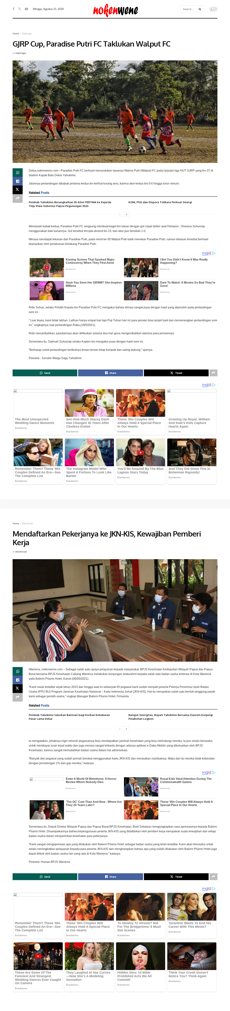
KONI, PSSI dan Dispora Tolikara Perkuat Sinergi (160, 202)
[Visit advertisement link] (115, 28)
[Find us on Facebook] (13, 9)
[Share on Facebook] (18, 181)
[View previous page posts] (120, 214)
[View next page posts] (126, 214)
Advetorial (27, 523)
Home (16, 33)
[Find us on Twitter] (19, 9)
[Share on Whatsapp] (18, 172)
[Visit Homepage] (115, 9)
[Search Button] (200, 9)
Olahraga (26, 33)
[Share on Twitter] (18, 190)
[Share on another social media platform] (18, 198)
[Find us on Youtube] (26, 9)
